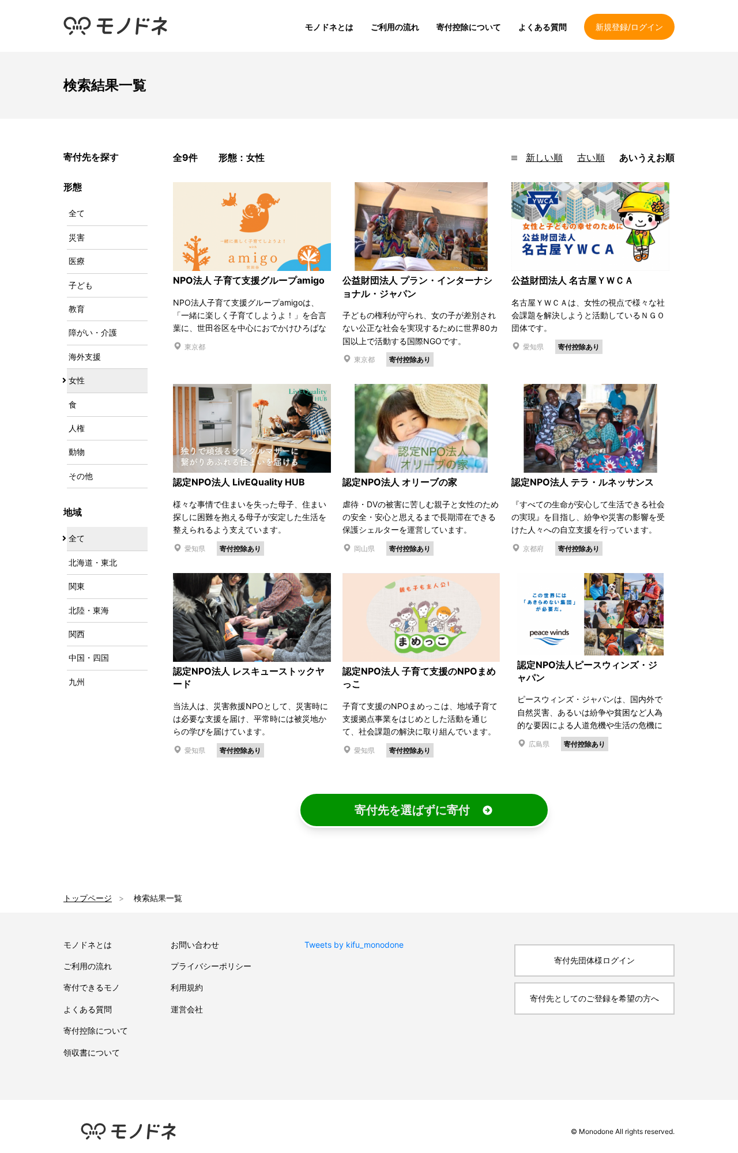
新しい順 (544, 157)
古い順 (591, 157)
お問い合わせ (195, 944)
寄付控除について (468, 27)
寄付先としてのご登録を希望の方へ (594, 998)
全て (77, 213)
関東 (77, 586)
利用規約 (187, 987)
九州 (77, 682)
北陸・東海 (89, 610)
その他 (81, 476)
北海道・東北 (93, 562)
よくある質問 (542, 27)
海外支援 (85, 356)
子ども (81, 285)
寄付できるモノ (91, 987)
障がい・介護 (93, 332)
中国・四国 (89, 657)
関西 (77, 634)
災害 (77, 237)
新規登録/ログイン (629, 27)
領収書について (91, 1052)
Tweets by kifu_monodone (354, 944)
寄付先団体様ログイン (594, 960)
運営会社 (187, 1009)
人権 (77, 428)
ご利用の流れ (395, 27)
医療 (77, 261)
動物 (77, 452)
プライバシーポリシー (211, 966)
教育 (77, 309)
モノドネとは (329, 27)
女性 (77, 380)
